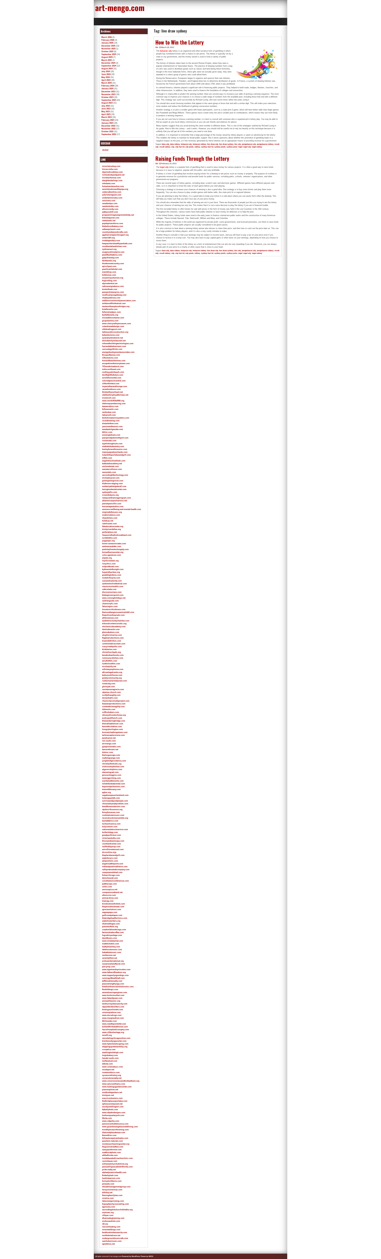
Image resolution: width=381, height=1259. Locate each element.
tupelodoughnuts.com (112, 443)
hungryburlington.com (112, 729)
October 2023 (107, 97)
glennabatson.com (110, 632)
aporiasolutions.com (111, 909)
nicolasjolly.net (109, 666)
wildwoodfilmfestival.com (114, 303)
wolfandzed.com (109, 1061)
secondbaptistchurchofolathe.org (117, 1209)
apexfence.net (108, 1244)
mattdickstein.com (110, 944)
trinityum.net (108, 1095)
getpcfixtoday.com (110, 258)
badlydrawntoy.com (111, 947)
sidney (197, 147)
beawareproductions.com (113, 704)
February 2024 (107, 86)
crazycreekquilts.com (112, 646)
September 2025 (108, 54)
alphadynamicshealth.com (114, 1172)
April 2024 (106, 80)
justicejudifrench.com (112, 718)
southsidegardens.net (112, 1092)
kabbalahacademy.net (112, 463)
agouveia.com (108, 1207)
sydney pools (220, 147)
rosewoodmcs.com (111, 1072)
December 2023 (108, 91)
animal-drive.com (110, 898)
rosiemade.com (109, 440)
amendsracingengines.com (114, 992)
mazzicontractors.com (112, 1098)
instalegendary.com (111, 240)
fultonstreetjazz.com (111, 312)
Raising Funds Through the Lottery (192, 158)
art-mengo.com (120, 7)
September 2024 (108, 66)
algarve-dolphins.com (112, 769)
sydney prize (232, 147)
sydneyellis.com (109, 492)
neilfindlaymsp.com (111, 846)
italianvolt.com (109, 415)
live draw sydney (226, 144)
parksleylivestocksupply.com (115, 549)
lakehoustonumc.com (112, 949)
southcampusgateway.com (114, 295)
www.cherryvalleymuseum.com (116, 323)
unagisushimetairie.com (113, 252)
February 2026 (107, 40)
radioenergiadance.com (113, 286)
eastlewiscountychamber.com (115, 621)
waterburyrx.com (110, 858)
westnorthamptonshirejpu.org (115, 306)
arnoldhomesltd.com (111, 378)
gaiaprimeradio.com (111, 746)
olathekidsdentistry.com (113, 446)
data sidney (175, 144)
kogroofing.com (109, 280)
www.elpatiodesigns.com (113, 1112)
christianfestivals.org (111, 764)
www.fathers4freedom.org (114, 972)
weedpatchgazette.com (112, 429)
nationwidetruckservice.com (115, 829)
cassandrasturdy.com (112, 581)
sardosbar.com (109, 412)
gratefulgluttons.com (111, 575)
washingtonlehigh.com (112, 1052)
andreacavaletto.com (111, 546)
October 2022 (107, 131)
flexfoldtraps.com (110, 989)
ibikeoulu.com (108, 709)
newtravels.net (108, 220)
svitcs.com (107, 887)
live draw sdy (212, 144)
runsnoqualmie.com (111, 1012)
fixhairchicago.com (111, 875)
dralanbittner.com (110, 423)
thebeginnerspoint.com (113, 595)
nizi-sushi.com (109, 741)
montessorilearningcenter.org (115, 1144)
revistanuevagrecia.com (113, 689)
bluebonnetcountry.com (113, 263)
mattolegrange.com (111, 758)
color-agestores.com (111, 555)
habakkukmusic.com (111, 952)
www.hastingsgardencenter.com (117, 1087)
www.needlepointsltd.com (114, 1024)
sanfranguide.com (110, 601)
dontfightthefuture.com (112, 375)
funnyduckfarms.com (112, 1181)
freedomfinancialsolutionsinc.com (118, 986)
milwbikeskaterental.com (113, 784)
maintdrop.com (109, 272)
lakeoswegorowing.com (113, 1201)
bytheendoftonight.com (113, 569)
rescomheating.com (111, 1227)
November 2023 (108, 94)
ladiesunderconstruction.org (115, 332)
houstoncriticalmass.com (113, 609)
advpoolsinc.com (110, 861)
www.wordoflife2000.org (113, 401)
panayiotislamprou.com (113, 292)
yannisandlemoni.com (112, 426)
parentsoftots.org (110, 926)
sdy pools (189, 147)
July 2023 (105, 106)
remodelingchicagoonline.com (116, 1038)
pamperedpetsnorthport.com (115, 438)
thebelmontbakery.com (112, 226)
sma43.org (107, 1035)
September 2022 (108, 134)
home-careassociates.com (114, 543)
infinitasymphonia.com (112, 669)
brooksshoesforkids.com (113, 904)
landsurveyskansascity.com (114, 1004)
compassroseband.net (112, 892)
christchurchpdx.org (111, 652)
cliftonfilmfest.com (110, 383)
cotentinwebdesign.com (113, 326)
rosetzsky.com (108, 683)
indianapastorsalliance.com (115, 866)
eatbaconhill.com (110, 212)
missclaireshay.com (111, 166)
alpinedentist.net (109, 283)
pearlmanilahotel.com (112, 269)
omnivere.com (108, 200)
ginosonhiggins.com (111, 775)
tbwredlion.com (109, 1135)
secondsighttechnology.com (115, 475)
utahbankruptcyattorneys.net (115, 395)
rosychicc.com (109, 564)
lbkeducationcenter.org (112, 526)
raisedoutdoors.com (111, 389)
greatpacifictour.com (111, 835)
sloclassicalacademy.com (114, 626)
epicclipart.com (109, 266)
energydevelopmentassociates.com (118, 352)
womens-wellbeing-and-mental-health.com (121, 509)
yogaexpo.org (108, 541)
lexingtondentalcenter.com (114, 489)
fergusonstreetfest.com (112, 1147)
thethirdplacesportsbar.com (114, 1101)
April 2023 (106, 114)
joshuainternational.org (113, 961)
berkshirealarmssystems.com (115, 418)
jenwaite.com (108, 1184)
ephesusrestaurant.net (112, 1104)
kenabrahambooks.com (113, 655)
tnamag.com (108, 901)
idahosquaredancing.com (114, 403)
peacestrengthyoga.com (113, 984)
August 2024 (107, 68)
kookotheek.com (109, 289)
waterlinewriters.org (111, 921)
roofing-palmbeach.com (113, 372)
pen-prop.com (108, 967)
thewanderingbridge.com (113, 721)
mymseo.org (108, 1212)
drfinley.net (107, 1192)
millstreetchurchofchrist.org (115, 1164)
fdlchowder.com (109, 1021)
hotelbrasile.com (110, 309)
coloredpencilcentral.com (114, 381)
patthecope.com (109, 884)
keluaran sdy (166, 51)
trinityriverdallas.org (111, 529)
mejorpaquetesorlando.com (115, 452)
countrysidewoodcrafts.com (115, 232)
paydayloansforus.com (112, 223)
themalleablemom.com (112, 724)
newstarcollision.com (112, 469)
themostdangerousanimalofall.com (118, 612)
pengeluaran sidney (265, 144)
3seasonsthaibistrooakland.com (116, 535)
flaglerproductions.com (113, 638)
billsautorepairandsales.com (115, 1138)
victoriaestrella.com (111, 838)
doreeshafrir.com (110, 698)
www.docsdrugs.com (112, 1015)
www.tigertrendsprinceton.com (116, 969)
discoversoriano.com (112, 592)
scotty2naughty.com (111, 695)
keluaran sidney (199, 144)
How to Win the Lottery (179, 42)
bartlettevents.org (110, 315)
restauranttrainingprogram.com (116, 498)
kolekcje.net (107, 521)
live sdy (237, 144)
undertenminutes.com (112, 198)
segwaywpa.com (109, 912)
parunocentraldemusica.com (115, 1124)
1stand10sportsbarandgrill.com (116, 455)
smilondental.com (110, 466)
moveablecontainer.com (113, 318)
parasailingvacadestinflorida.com (117, 1167)
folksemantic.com (110, 409)
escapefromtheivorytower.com (116, 363)
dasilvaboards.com (111, 629)
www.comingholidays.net (113, 598)
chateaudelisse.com (111, 298)
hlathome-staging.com (112, 483)
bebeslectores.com (111, 335)
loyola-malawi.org (110, 561)
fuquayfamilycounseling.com (115, 1204)
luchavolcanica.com (111, 824)
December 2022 (108, 126)
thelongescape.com (111, 755)
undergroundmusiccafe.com (115, 1238)
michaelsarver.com (111, 478)
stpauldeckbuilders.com (113, 1007)
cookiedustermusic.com (113, 815)
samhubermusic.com (112, 1241)
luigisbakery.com (110, 1055)
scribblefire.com (109, 538)
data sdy (165, 144)
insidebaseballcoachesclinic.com (117, 1158)
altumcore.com (109, 895)
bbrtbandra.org (109, 261)
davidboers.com (109, 938)
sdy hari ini (180, 147)
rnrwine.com (108, 1198)
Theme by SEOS (146, 1256)
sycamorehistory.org (111, 1075)
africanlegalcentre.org (112, 672)
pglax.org (106, 792)
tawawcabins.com (110, 406)
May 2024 (105, 77)
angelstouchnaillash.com (113, 461)
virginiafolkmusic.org (112, 512)
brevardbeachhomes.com (113, 360)
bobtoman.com (109, 275)
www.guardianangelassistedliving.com (120, 1127)
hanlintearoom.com (111, 1178)
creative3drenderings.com (114, 929)
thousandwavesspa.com (113, 841)
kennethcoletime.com (112, 726)
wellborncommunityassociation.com (119, 300)
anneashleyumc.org (111, 1001)
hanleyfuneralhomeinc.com (114, 449)
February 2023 (107, 120)
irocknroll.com (109, 398)
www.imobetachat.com (112, 941)
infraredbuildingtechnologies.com (117, 343)
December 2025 (108, 46)
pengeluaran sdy (249, 144)
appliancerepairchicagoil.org (115, 235)
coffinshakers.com (110, 712)
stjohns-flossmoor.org (112, 809)
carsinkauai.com (109, 1161)
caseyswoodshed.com (112, 872)
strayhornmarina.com (112, 635)
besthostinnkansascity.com (114, 1232)
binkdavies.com (109, 649)
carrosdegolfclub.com (112, 349)
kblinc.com (107, 432)
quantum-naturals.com (112, 1141)
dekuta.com (107, 1064)
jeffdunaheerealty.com (112, 981)
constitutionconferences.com (115, 881)
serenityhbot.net (109, 958)
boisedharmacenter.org (112, 552)
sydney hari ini (207, 147)
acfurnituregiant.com (111, 195)
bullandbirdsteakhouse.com (115, 1027)
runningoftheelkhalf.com (113, 978)
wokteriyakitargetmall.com (114, 486)
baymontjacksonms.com (113, 786)
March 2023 (106, 117)
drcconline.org (109, 852)
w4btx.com (107, 458)
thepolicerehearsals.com (113, 615)
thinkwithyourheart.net (112, 392)
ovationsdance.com (111, 515)
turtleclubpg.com (110, 832)
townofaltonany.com (111, 789)
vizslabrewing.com (111, 421)
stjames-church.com (111, 692)
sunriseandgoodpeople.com (115, 801)
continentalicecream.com (113, 644)
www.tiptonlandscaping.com (115, 1044)
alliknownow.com (110, 618)
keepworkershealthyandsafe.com (117, 243)
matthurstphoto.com (111, 1152)
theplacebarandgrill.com (113, 855)
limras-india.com (110, 169)
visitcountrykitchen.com (113, 766)
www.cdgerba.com (110, 1121)
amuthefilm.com (109, 661)
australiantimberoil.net (112, 338)
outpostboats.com (110, 566)
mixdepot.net (108, 1069)
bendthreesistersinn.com (113, 806)
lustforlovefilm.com (111, 663)
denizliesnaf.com (110, 878)
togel (240, 147)
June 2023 (106, 109)
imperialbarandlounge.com (114, 386)
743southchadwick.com (113, 366)
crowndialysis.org (110, 495)
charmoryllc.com (110, 603)
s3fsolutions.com (110, 358)
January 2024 (107, 88)
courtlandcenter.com (111, 844)
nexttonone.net (109, 955)
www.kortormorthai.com (113, 995)
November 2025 (108, 49)
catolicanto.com (109, 523)
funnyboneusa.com (111, 812)
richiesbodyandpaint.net (113, 175)
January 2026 (107, 43)
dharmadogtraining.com (113, 1218)
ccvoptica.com (108, 1049)
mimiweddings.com (111, 1229)
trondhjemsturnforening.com (115, 1129)
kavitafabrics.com (110, 821)
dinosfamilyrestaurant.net (114, 341)
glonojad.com (108, 686)
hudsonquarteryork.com (113, 1115)
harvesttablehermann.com (114, 346)
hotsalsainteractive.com (113, 186)
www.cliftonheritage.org (113, 1032)
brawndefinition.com (111, 641)
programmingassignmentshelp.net (118, 215)
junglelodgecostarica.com (114, 761)
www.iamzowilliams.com (113, 1084)
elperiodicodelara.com (112, 172)
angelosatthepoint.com (112, 864)
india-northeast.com (111, 369)
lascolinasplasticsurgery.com (115, 1029)
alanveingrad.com (110, 772)
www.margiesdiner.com (113, 1018)
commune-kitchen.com (112, 658)
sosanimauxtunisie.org (112, 278)
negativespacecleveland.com (115, 795)
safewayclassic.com (111, 229)
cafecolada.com (109, 589)
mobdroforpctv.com (111, 578)
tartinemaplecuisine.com (113, 735)
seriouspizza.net (109, 889)
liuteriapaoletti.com (111, 798)
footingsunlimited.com (112, 1009)
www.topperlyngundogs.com (115, 975)
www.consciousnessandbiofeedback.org (120, 1081)
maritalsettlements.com (113, 781)
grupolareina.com (110, 321)
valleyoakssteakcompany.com (115, 869)
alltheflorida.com (110, 1155)
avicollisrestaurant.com (113, 849)
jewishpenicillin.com (111, 503)
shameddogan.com (111, 924)
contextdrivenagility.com (113, 706)
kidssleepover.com (110, 218)
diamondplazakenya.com (113, 1132)
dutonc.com (107, 752)
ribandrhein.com (109, 518)
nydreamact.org (109, 249)
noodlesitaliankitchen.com (114, 246)
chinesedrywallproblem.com (115, 804)
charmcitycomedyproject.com (115, 701)
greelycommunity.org (112, 678)
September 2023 (108, 100)
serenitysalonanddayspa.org (115, 189)
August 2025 (107, 57)
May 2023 (105, 111)
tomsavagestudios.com (113, 506)
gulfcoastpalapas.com (112, 915)
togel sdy (247, 147)
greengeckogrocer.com (112, 481)
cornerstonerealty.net (111, 1078)
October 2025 (107, 51)
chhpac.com (107, 1215)
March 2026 (106, 37)
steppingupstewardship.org (114, 1047)
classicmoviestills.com (112, 586)
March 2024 (106, 83)
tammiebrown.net (110, 749)
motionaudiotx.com (111, 1221)
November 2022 (108, 129)
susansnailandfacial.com (113, 964)
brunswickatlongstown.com (115, 732)
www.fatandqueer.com (112, 998)
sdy (172, 147)
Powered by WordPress (131, 1256)
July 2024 (105, 71)
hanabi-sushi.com (110, 1058)
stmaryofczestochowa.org (114, 715)
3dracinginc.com (110, 606)
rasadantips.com (109, 203)
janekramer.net (109, 738)
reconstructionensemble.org (115, 818)
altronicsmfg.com (110, 209)
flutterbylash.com (110, 1175)
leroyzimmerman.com (112, 1190)
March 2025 (106, 60)
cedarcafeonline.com (111, 192)
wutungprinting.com (111, 778)
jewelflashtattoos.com (112, 255)
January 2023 (107, 123)
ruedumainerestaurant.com (114, 681)
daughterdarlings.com (112, 180)
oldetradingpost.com (111, 329)
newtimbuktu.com (110, 206)
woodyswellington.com (113, 1107)
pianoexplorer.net (110, 1089)
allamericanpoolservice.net (114, 501)
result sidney (164, 147)
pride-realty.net (109, 1169)
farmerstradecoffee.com (113, 932)
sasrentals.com (109, 472)
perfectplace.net (109, 532)
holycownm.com (109, 826)
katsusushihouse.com (112, 675)
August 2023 (107, 103)
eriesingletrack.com (111, 435)
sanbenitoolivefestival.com (114, 583)
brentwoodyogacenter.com (114, 1041)
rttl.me (105, 1224)
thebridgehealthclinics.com (114, 918)
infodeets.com (108, 183)
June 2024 (106, 74)
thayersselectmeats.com (113, 906)
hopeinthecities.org (111, 572)
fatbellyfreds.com (110, 1109)
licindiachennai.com (111, 178)
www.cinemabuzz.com (112, 1067)
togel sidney (257, 147)
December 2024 (108, 63)
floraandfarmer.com (111, 355)
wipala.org (107, 558)
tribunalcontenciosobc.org (114, 623)
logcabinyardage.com (112, 935)
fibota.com (107, 1118)
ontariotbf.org (108, 238)
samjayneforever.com (112, 1149)
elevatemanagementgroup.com (116, 1187)
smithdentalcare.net (111, 1235)
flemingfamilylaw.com (112, 1195)
